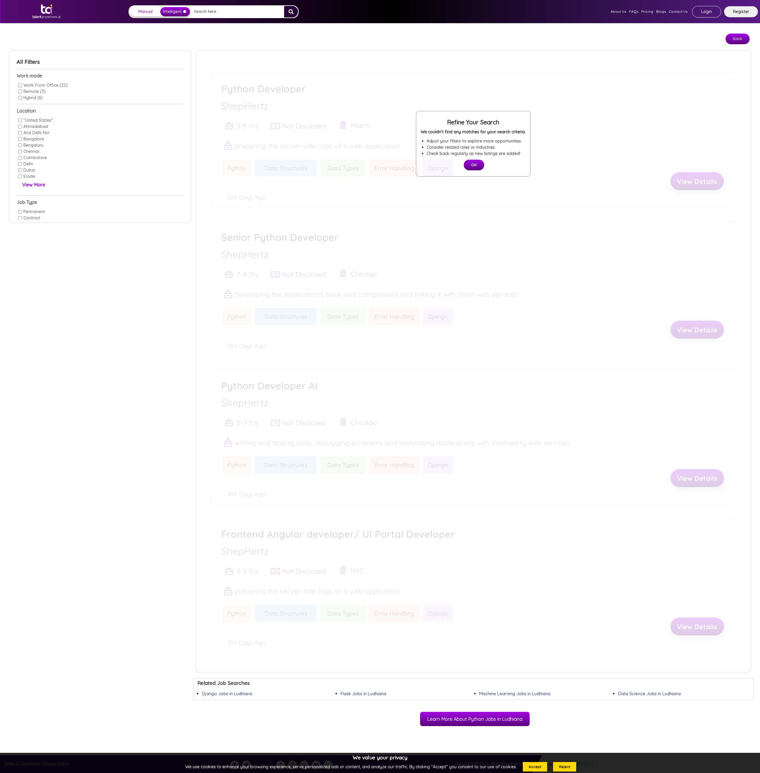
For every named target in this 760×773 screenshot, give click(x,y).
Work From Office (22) (45, 85)
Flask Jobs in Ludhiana (363, 693)
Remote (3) (34, 91)
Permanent (34, 211)
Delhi (28, 164)
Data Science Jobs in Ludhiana (649, 693)
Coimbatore (35, 157)
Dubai (29, 170)
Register (741, 11)
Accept (535, 766)
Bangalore (33, 139)
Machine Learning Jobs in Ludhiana (514, 693)
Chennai (31, 151)
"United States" (38, 120)
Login (706, 11)
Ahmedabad (35, 126)
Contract (31, 218)
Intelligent (172, 11)
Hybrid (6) (33, 97)
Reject (564, 766)
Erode (29, 176)
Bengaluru (33, 145)
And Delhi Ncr (36, 132)
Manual (145, 11)
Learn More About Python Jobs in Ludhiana (474, 719)
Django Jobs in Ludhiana (227, 693)
